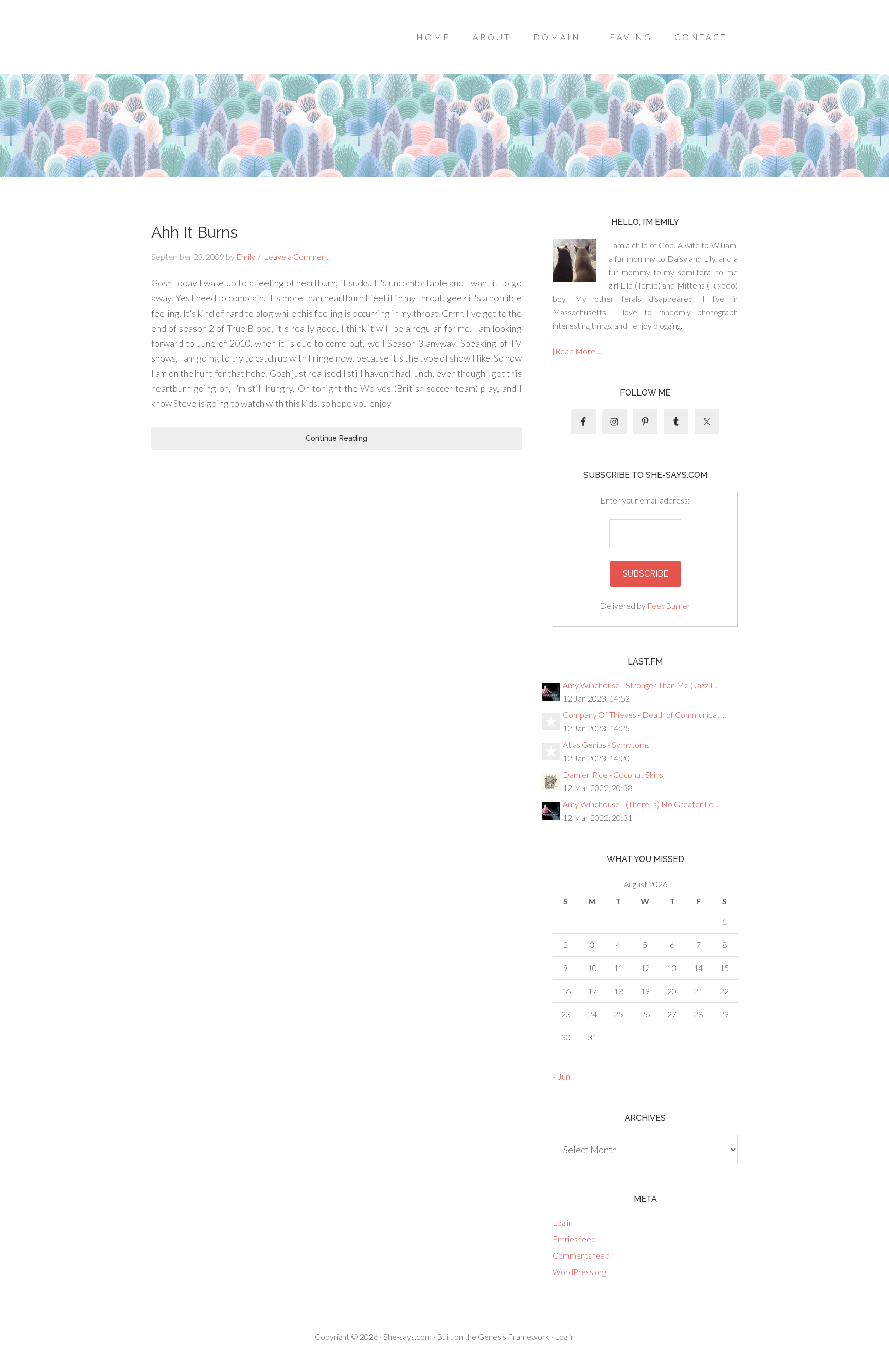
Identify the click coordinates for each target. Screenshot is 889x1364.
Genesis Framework (513, 1336)
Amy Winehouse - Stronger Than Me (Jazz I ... (641, 685)
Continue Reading (336, 438)
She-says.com (407, 1336)
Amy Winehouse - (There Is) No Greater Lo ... (641, 804)
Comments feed (581, 1255)
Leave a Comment (296, 256)
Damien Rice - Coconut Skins (613, 774)
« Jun (561, 1076)
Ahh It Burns (194, 232)
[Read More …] (579, 351)
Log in (563, 1222)
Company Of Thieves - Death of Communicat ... (644, 715)
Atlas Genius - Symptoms (606, 744)
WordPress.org (579, 1272)
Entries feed (574, 1239)
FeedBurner (668, 606)
